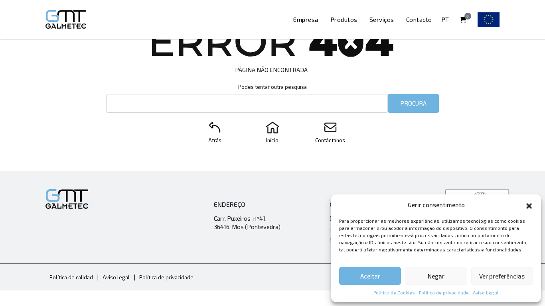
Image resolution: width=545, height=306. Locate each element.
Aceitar (370, 276)
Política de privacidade (444, 292)
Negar (436, 276)
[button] (529, 205)
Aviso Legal (486, 292)
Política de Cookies (394, 292)
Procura (413, 103)
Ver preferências (502, 276)
